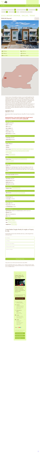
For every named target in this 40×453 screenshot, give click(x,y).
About (27, 5)
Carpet (10, 154)
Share (36, 18)
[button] (20, 76)
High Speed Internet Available (24, 150)
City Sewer (14, 192)
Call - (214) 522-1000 (20, 333)
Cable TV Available (23, 149)
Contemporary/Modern (12, 222)
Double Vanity (8, 150)
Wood (14, 154)
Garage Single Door (15, 159)
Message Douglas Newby (20, 258)
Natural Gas (18, 188)
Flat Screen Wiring (15, 150)
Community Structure (23, 159)
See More (16, 292)
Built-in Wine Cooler (15, 149)
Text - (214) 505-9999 (20, 335)
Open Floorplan (8, 152)
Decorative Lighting (30, 149)
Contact (34, 5)
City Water (18, 192)
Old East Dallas (13, 224)
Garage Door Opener (9, 160)
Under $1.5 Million (11, 220)
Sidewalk (23, 192)
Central (13, 188)
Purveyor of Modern (18, 273)
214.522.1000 (25, 118)
